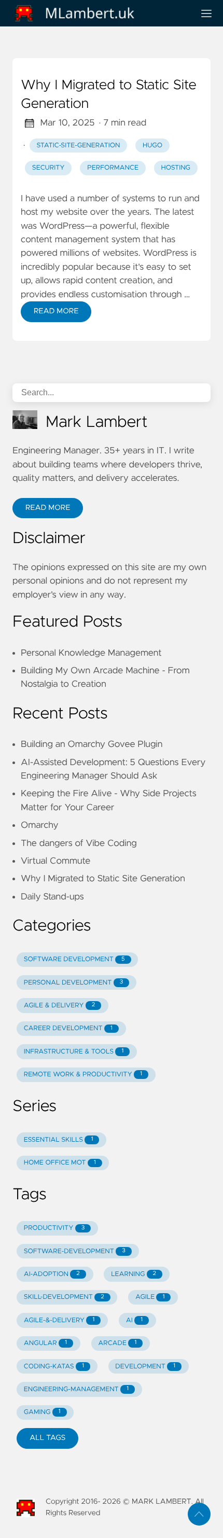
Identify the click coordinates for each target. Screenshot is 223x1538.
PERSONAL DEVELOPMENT (73, 982)
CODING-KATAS (54, 1366)
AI (134, 1320)
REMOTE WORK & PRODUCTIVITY (83, 1074)
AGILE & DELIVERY (59, 1005)
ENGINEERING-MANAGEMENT (76, 1389)
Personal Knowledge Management (91, 653)
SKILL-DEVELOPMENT (64, 1297)
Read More (56, 311)
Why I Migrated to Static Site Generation (109, 95)
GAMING (42, 1412)
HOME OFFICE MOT (60, 1162)
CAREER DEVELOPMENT (68, 1028)
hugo (152, 145)
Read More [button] (47, 507)
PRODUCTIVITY (54, 1228)
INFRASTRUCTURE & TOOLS (73, 1051)
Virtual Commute (55, 861)
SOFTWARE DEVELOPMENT (74, 959)
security (48, 167)
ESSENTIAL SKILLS (58, 1140)
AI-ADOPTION (52, 1274)
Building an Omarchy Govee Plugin (91, 744)
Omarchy (40, 825)
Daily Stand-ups (52, 897)
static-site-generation (78, 145)
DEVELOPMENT (145, 1366)
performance (112, 167)
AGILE (149, 1297)
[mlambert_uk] (99, 13)
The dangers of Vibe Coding (79, 843)
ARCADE (117, 1343)
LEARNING (133, 1274)
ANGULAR (45, 1343)
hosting (175, 167)
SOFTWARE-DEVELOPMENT (75, 1251)
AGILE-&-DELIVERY (59, 1320)
